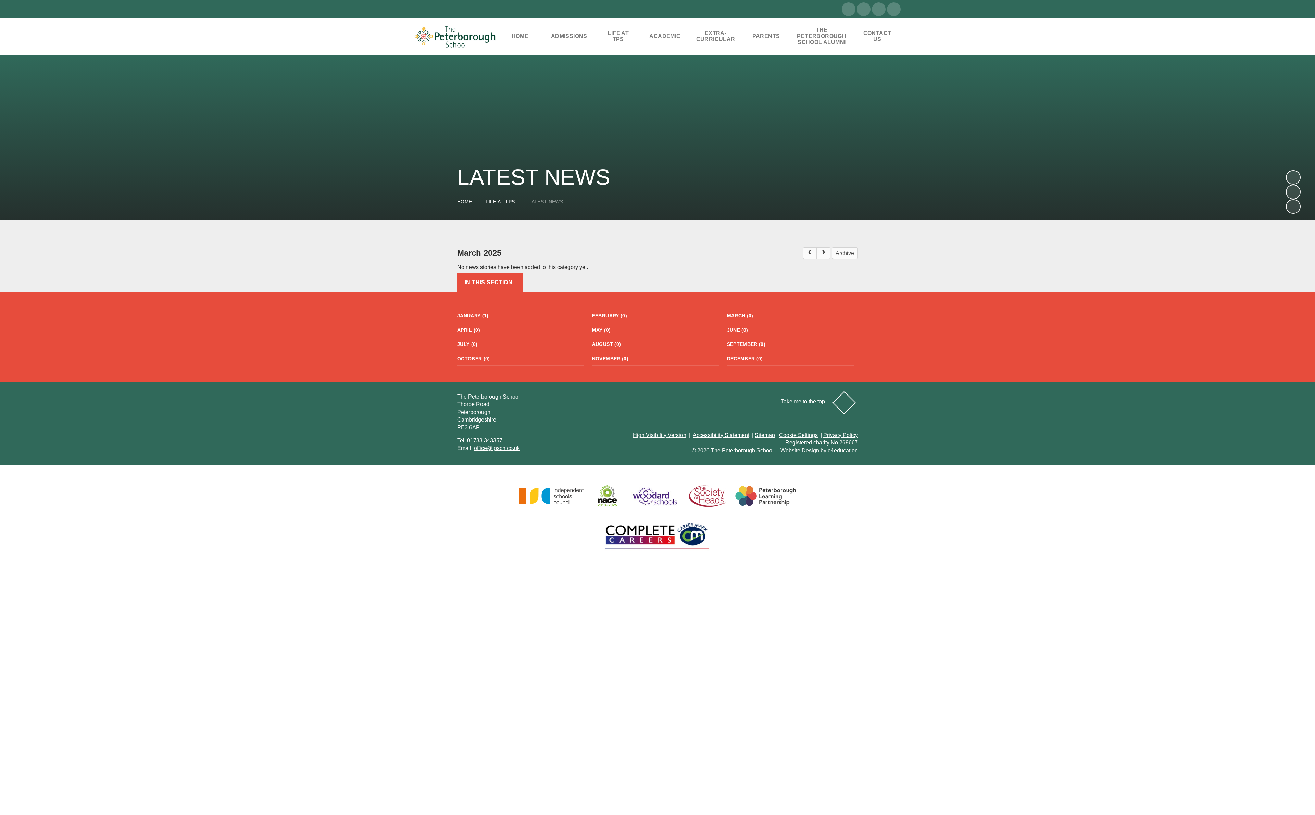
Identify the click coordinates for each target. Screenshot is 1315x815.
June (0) (737, 330)
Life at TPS (500, 201)
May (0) (601, 330)
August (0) (606, 344)
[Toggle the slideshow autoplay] (1293, 206)
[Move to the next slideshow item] (1293, 177)
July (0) (467, 344)
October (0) (473, 358)
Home (464, 201)
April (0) (468, 330)
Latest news (545, 201)
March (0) (740, 315)
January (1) (473, 315)
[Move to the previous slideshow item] (1293, 192)
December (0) (745, 358)
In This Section (488, 282)
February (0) (609, 315)
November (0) (610, 358)
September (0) (746, 344)
